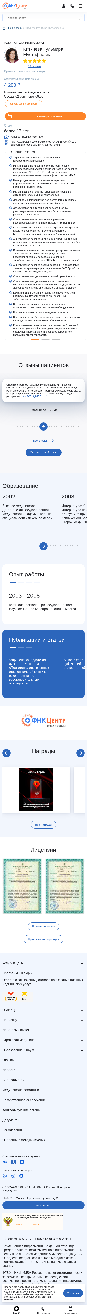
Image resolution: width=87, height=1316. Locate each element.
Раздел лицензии (43, 926)
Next (43, 426)
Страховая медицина (18, 1040)
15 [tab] (49, 426)
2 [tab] (45, 339)
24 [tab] (71, 426)
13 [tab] (77, 545)
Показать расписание (48, 116)
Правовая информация (43, 939)
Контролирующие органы (21, 1110)
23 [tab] (68, 426)
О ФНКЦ (8, 1010)
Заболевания (12, 1130)
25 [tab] (73, 426)
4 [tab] (22, 426)
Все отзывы (40, 440)
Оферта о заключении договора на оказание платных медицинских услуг (42, 982)
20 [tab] (61, 426)
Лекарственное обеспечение (24, 1100)
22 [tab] (66, 426)
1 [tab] (35, 339)
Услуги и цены (13, 963)
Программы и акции (17, 973)
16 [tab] (51, 426)
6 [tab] (27, 426)
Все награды (43, 824)
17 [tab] (54, 426)
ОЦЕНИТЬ (35, 1224)
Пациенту (9, 1020)
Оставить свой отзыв (43, 452)
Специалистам (13, 1080)
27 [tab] (78, 426)
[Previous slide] (6, 753)
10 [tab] (37, 426)
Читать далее (32, 396)
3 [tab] (56, 339)
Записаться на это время (23, 103)
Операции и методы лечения (24, 1140)
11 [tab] (72, 545)
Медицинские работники (20, 1090)
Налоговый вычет (15, 1030)
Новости (8, 1070)
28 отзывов (34, 66)
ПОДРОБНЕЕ (21, 1224)
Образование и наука (18, 1050)
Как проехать (43, 1205)
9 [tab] (34, 426)
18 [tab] (56, 426)
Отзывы (8, 1060)
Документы (10, 1120)
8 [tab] (32, 426)
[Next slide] (80, 753)
